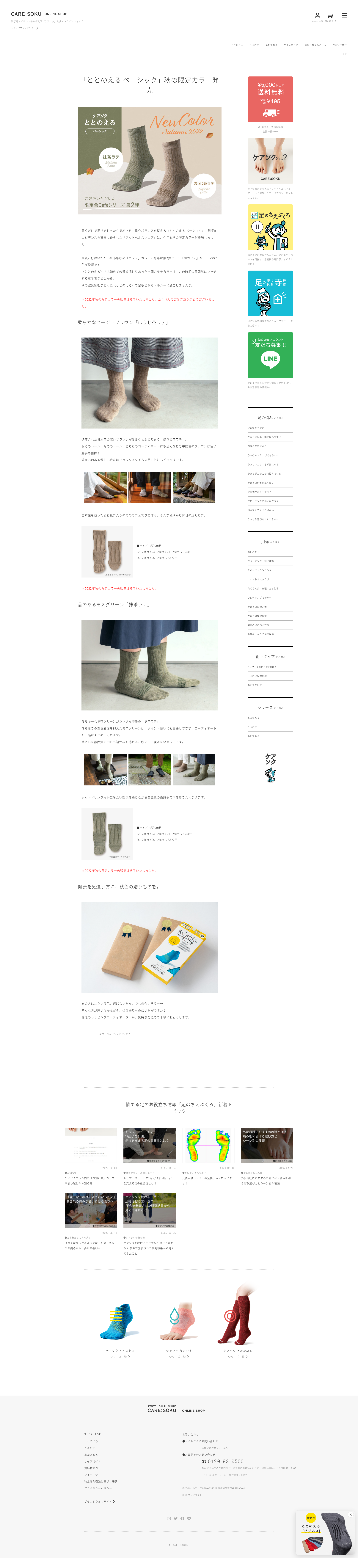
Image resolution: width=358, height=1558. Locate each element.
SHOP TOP (92, 1434)
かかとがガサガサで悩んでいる (264, 473)
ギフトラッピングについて (113, 1034)
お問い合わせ (339, 45)
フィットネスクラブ (258, 579)
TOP (344, 53)
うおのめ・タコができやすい (263, 455)
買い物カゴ (91, 1468)
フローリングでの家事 (259, 597)
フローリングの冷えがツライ (263, 501)
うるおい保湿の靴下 (258, 676)
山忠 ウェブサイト (192, 1495)
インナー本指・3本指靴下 (262, 667)
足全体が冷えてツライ (259, 492)
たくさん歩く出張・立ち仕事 (263, 588)
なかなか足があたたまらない (263, 519)
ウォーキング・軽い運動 (261, 561)
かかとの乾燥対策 (257, 606)
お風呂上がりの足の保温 (261, 634)
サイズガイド (291, 45)
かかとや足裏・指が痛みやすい (264, 437)
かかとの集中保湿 (257, 616)
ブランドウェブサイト (98, 1501)
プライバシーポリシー (98, 1488)
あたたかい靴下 (256, 685)
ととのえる (237, 45)
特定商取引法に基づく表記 (100, 1481)
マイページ (91, 1475)
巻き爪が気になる (257, 446)
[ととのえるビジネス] (325, 1532)
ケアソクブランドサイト (23, 28)
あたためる (271, 45)
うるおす (254, 45)
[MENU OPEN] (344, 15)
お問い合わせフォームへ (215, 1447)
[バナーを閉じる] (351, 1515)
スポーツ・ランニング (259, 570)
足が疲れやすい (256, 428)
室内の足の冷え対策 (258, 625)
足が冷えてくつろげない (261, 510)
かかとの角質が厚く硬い (261, 482)
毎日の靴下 (254, 552)
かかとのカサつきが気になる (263, 464)
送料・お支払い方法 (315, 45)
